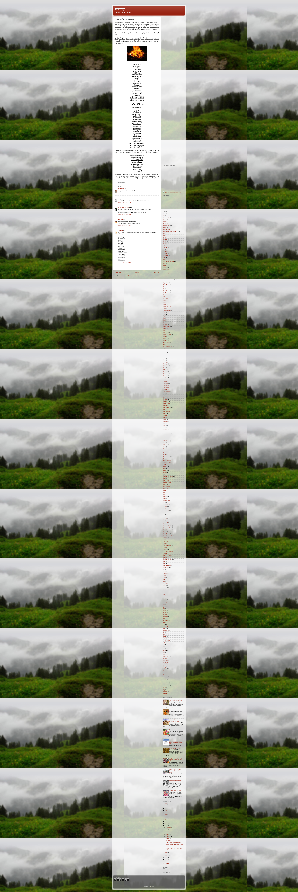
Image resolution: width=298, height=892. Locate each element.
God (164, 312)
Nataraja (165, 437)
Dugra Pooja (165, 283)
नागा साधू (164, 636)
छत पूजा (164, 612)
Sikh (164, 514)
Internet (164, 350)
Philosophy (165, 444)
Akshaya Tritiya (166, 217)
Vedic (164, 563)
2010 (166, 852)
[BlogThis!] (120, 182)
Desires (164, 265)
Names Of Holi (166, 431)
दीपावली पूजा (165, 626)
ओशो (164, 595)
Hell (164, 322)
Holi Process (165, 332)
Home (137, 272)
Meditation (165, 421)
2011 (166, 825)
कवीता (164, 600)
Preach (164, 454)
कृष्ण (164, 604)
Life (164, 379)
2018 (166, 810)
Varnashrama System (167, 559)
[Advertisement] (176, 28)
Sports (164, 523)
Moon (164, 427)
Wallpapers (165, 573)
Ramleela (165, 470)
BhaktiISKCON (166, 229)
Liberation (165, 377)
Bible (164, 233)
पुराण (164, 642)
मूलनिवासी (165, 658)
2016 (166, 814)
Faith (164, 296)
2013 (166, 821)
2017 (166, 812)
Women (164, 575)
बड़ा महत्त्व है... (168, 840)
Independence (166, 342)
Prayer (164, 452)
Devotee (165, 267)
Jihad (164, 360)
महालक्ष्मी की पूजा (166, 656)
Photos (164, 446)
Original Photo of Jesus (174, 748)
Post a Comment (120, 266)
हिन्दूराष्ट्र (120, 9)
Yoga (164, 579)
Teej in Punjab (172, 729)
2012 (166, 823)
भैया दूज (164, 650)
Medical (164, 419)
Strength (165, 531)
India (164, 344)
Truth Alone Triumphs (168, 551)
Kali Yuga (165, 363)
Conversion (165, 255)
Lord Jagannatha (166, 391)
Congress (165, 253)
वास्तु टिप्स (165, 668)
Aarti (164, 213)
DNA (164, 277)
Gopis (164, 314)
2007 (166, 859)
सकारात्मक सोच (166, 683)
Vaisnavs (165, 557)
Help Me (165, 324)
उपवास (164, 593)
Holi (164, 330)
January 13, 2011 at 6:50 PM (124, 193)
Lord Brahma (166, 385)
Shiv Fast (165, 506)
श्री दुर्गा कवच (165, 678)
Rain (164, 468)
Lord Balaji (165, 383)
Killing (164, 369)
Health (164, 318)
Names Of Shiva (166, 433)
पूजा (164, 644)
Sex (164, 494)
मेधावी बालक (165, 660)
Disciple (165, 271)
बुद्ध (163, 646)
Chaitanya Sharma (122, 198)
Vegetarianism (166, 567)
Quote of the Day (167, 462)
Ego (164, 288)
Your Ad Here (166, 863)
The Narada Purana (167, 545)
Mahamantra (165, 401)
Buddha (164, 241)
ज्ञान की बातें (165, 616)
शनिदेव (164, 672)
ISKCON (165, 352)
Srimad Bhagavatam (167, 529)
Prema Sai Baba (166, 456)
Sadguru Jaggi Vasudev (168, 476)
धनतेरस (164, 628)
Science (164, 490)
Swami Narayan (166, 533)
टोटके (164, 618)
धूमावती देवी (165, 634)
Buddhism (165, 243)
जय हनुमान (165, 614)
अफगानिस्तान (165, 583)
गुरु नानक (165, 606)
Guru (164, 316)
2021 (166, 806)
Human (164, 336)
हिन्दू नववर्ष (165, 691)
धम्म (163, 632)
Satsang (164, 484)
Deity (164, 263)
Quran (164, 464)
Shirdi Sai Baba (166, 500)
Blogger (151, 886)
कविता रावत (120, 219)
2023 (166, 804)
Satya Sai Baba (166, 486)
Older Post (156, 272)
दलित (164, 624)
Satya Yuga (165, 488)
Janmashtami (166, 356)
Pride (164, 458)
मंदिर (164, 654)
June (167, 829)
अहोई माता (165, 587)
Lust (164, 395)
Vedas (164, 561)
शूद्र (164, 674)
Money (164, 425)
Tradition (165, 549)
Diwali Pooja (166, 275)
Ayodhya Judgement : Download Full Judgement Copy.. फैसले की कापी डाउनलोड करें (175, 741)
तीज (164, 622)
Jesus (164, 358)
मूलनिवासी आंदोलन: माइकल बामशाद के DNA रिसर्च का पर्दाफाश (176, 720)
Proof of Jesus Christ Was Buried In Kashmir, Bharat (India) (175, 771)
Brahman (165, 239)
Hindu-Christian (166, 326)
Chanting (165, 247)
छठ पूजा (164, 610)
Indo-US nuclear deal (167, 346)
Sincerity (165, 518)
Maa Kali (165, 399)
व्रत (164, 670)
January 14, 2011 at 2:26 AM (124, 225)
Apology (165, 221)
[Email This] (118, 182)
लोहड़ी (164, 666)
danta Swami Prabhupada (168, 261)
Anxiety (164, 219)
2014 (166, 819)
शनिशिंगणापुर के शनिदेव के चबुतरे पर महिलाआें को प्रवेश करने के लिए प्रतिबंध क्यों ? (176, 760)
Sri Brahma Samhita (167, 525)
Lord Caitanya (166, 389)
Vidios (164, 571)
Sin (163, 516)
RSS (164, 474)
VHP (164, 569)
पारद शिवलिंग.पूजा (166, 640)
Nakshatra (165, 429)
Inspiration (165, 348)
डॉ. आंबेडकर (165, 620)
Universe (165, 553)
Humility (165, 338)
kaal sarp (165, 362)
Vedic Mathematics (167, 565)
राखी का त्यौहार (166, 662)
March (167, 834)
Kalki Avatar (165, 366)
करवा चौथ (165, 599)
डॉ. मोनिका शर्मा (121, 188)
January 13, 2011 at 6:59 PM (124, 202)
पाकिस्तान (165, 638)
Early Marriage (166, 284)
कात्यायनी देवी (165, 603)
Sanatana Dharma (167, 482)
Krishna (164, 371)
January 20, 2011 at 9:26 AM (124, 262)
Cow (164, 257)
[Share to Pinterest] (124, 182)
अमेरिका (164, 585)
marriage (165, 415)
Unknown (120, 230)
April (167, 832)
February (168, 836)
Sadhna (164, 478)
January (168, 838)
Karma (164, 367)
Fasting (164, 300)
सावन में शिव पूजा (166, 685)
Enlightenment (166, 292)
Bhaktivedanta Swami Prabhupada (170, 231)
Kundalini (165, 375)
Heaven (164, 320)
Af (163, 215)
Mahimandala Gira (167, 407)
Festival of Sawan (167, 306)
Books (164, 237)
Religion (165, 472)
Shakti (164, 498)
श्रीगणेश (164, 680)
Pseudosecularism (167, 460)
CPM (164, 259)
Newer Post (118, 272)
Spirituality (165, 522)
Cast (164, 245)
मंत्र (164, 652)
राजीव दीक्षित (165, 664)
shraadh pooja (166, 510)
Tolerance (165, 547)
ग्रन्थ (164, 608)
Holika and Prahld (167, 334)
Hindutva (165, 328)
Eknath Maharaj (166, 290)
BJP (164, 235)
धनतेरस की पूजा (166, 630)
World (164, 577)
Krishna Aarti (166, 373)
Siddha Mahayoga (167, 512)
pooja (164, 450)
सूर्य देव (164, 687)
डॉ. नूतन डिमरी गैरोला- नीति (123, 207)
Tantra (164, 539)
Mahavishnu (165, 405)
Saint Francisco (166, 480)
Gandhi (164, 308)
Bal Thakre (165, 223)
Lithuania (165, 381)
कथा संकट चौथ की (166, 597)
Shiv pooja (165, 508)
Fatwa (164, 302)
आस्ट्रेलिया (165, 589)
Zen (164, 581)
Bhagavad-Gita (166, 225)
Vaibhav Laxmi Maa (167, 555)
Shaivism (165, 496)
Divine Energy (166, 273)
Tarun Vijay (165, 541)
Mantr (164, 409)
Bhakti (164, 227)
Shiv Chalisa (165, 504)
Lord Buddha (166, 387)
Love (164, 393)
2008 (166, 857)
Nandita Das (165, 435)
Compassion (165, 251)
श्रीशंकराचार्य (165, 682)
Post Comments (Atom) (126, 275)
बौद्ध (163, 648)
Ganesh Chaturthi (167, 310)
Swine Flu (165, 537)
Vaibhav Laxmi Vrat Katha (175, 790)
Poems (164, 448)
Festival (164, 304)
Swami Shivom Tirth (167, 535)
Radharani (165, 466)
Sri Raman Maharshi (167, 527)
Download (165, 281)
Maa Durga (165, 397)
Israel (164, 354)
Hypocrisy (165, 340)
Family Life (165, 298)
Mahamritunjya (166, 403)
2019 (166, 808)
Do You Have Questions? (168, 279)
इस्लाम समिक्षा (165, 591)
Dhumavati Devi (166, 269)
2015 (166, 817)
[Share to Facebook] (123, 182)
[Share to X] (121, 182)
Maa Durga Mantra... (174, 710)
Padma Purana (166, 441)
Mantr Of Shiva (166, 411)
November (168, 827)
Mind (164, 423)
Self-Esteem (165, 492)
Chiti (164, 249)
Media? (164, 417)
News (164, 439)
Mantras (164, 413)
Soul (164, 520)
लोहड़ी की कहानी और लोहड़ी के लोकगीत (173, 842)
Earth (164, 286)
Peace (164, 443)
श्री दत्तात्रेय (165, 676)
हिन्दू (164, 689)
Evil (164, 294)
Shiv (164, 502)
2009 (166, 855)
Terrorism (165, 543)
